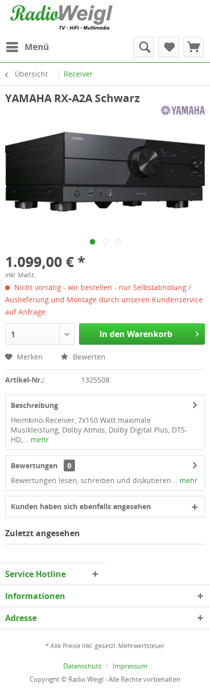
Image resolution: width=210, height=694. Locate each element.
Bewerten (88, 357)
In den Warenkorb (135, 334)
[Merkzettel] (169, 47)
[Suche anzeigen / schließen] (144, 47)
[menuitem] (27, 47)
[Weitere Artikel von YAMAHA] (183, 114)
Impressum (130, 666)
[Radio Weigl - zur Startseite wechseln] (61, 17)
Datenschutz (82, 666)
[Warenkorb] (193, 47)
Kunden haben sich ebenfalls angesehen (81, 506)
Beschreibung (34, 405)
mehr (39, 439)
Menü (36, 47)
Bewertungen (34, 465)
